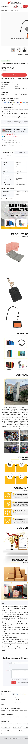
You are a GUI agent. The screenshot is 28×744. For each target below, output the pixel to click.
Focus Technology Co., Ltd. (18, 738)
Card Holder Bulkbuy (18, 730)
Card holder (4, 699)
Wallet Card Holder (7, 730)
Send (14, 682)
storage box (4, 697)
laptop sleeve (17, 702)
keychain (16, 697)
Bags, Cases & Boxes (9, 10)
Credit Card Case (18, 717)
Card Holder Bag (6, 727)
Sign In (3, 145)
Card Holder (17, 10)
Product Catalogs (22, 694)
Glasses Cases (4, 702)
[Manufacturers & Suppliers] (14, 2)
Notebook (17, 699)
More (2, 733)
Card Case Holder (17, 727)
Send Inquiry (14, 75)
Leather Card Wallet (7, 717)
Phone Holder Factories (8, 724)
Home (2, 10)
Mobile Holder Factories (21, 724)
